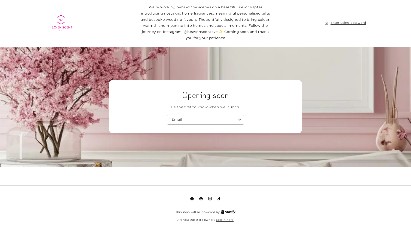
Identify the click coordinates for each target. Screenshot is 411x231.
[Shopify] (227, 212)
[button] (345, 22)
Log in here (225, 219)
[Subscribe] (239, 120)
